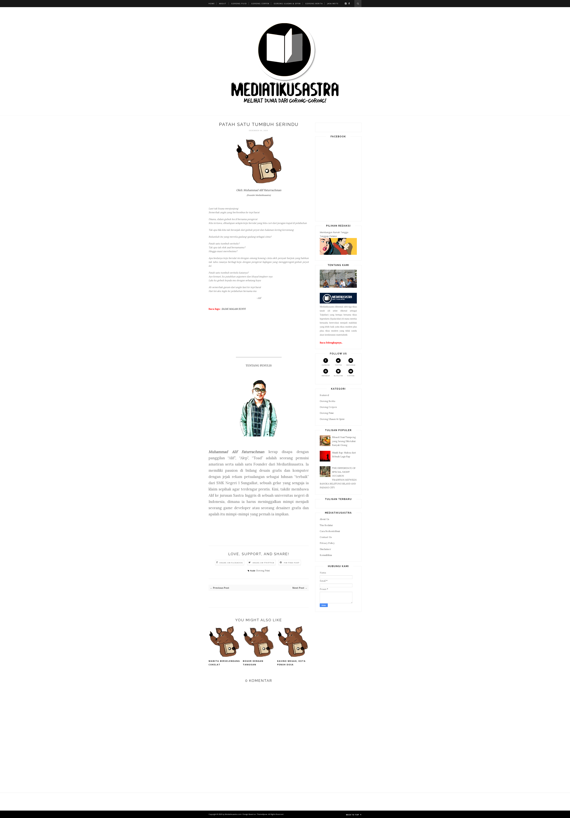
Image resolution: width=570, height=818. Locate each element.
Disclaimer (325, 549)
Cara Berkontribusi (330, 531)
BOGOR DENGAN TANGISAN (253, 663)
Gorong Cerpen (260, 3)
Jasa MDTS (332, 3)
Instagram (350, 365)
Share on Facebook (231, 563)
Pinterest (326, 376)
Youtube (350, 376)
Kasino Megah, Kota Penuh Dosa (291, 663)
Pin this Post (292, 563)
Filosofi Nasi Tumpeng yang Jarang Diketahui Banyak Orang (344, 441)
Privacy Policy (327, 543)
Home (212, 3)
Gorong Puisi (239, 3)
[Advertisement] (259, 334)
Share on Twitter (263, 563)
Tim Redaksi (326, 525)
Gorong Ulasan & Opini (287, 3)
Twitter (338, 365)
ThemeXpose (262, 814)
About (222, 3)
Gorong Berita (314, 3)
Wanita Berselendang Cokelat (224, 663)
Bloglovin (338, 376)
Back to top (353, 815)
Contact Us (326, 537)
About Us (324, 519)
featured (324, 395)
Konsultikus (326, 555)
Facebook (326, 365)
